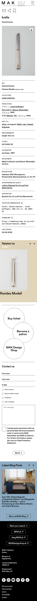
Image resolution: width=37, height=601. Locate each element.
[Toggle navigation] (32, 2)
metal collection (8, 98)
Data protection (7, 589)
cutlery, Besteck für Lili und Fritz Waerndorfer (15, 186)
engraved (5, 127)
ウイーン (5, 112)
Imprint (4, 592)
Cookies (4, 597)
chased (30, 124)
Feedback (8, 397)
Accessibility (6, 594)
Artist (5, 247)
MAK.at (17, 531)
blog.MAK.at (17, 537)
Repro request (9, 389)
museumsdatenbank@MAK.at (9, 564)
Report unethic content (12, 393)
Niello (19, 124)
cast (24, 124)
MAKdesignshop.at (17, 543)
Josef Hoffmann (17, 107)
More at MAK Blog (17, 516)
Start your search (17, 525)
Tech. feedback (9, 401)
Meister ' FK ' (12, 116)
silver (4, 124)
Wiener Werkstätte (20, 110)
